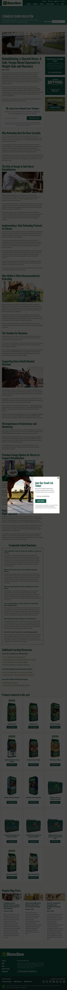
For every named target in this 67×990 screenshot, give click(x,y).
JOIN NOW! (40, 501)
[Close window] (58, 478)
